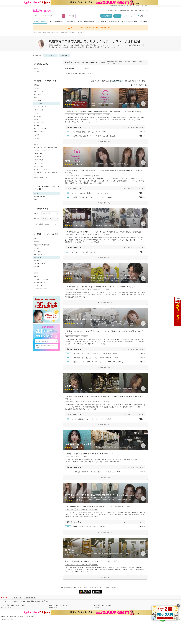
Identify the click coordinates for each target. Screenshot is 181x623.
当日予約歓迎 (38, 254)
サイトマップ (83, 587)
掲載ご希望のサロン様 (141, 10)
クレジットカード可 (40, 276)
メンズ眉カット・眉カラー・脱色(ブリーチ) (46, 173)
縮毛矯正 (36, 119)
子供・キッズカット (40, 91)
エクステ (36, 135)
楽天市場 (144, 6)
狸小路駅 (87, 68)
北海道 (45, 32)
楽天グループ (130, 6)
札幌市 (50, 32)
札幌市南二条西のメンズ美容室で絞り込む (79, 73)
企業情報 (3, 617)
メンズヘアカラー (39, 160)
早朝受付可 (37, 242)
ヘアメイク (37, 141)
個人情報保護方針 (12, 617)
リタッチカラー (71, 32)
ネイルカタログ (114, 21)
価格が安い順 (129, 81)
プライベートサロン (40, 263)
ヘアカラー (37, 100)
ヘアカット (37, 88)
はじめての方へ (108, 10)
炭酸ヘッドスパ (38, 132)
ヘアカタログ (102, 21)
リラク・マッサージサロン (86, 21)
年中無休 (36, 248)
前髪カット (37, 97)
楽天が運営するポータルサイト (102, 605)
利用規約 (76, 587)
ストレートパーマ (39, 122)
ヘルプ (117, 10)
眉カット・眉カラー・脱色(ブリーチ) (45, 147)
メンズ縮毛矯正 (38, 166)
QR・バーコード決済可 (41, 279)
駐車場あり (37, 267)
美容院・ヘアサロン (40, 21)
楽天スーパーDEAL (40, 196)
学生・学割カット (39, 94)
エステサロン (71, 21)
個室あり (36, 260)
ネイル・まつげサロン (56, 21)
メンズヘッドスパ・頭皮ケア (43, 169)
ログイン (117, 16)
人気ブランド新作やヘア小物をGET (58, 605)
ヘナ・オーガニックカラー (42, 107)
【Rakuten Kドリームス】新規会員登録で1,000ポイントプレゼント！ (31, 601)
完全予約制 (37, 251)
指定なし (36, 85)
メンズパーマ (38, 163)
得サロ (36, 199)
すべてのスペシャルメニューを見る (133, 127)
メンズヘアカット (39, 157)
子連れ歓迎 (63, 32)
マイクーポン (130, 16)
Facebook (113, 587)
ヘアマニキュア (38, 110)
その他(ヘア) (38, 153)
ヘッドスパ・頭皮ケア (41, 128)
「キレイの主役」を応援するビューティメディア (14, 605)
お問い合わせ (92, 587)
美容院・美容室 (37, 32)
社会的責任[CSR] (23, 617)
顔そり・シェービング (41, 177)
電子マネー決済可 (39, 282)
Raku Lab (143, 21)
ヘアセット (37, 138)
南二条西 (55, 32)
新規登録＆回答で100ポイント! (117, 6)
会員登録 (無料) (106, 16)
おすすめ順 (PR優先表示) (100, 81)
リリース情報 (105, 587)
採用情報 (31, 617)
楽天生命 (138, 6)
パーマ (36, 113)
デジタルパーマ (38, 116)
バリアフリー (38, 285)
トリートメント (38, 125)
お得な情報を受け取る (126, 10)
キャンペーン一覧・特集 (129, 21)
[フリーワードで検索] (63, 16)
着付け (36, 144)
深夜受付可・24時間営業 (41, 245)
